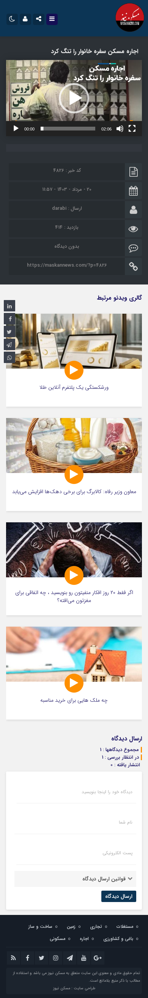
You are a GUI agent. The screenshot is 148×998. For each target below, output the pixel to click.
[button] (74, 98)
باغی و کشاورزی (118, 938)
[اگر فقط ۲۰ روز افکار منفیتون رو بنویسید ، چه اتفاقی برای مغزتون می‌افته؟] (74, 568)
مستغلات (125, 926)
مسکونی (57, 938)
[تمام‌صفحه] (132, 128)
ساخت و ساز (40, 926)
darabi (59, 208)
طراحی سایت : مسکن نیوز (74, 988)
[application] (74, 98)
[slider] (68, 128)
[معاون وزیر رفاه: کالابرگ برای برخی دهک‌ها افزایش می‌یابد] (74, 464)
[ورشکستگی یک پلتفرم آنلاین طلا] (74, 360)
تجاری (96, 926)
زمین (71, 926)
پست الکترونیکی (117, 853)
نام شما (125, 822)
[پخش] (16, 128)
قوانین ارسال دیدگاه (104, 879)
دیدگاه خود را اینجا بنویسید (107, 792)
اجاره (84, 938)
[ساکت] (120, 128)
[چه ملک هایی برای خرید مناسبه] (74, 673)
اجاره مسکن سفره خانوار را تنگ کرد (94, 51)
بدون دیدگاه (66, 246)
